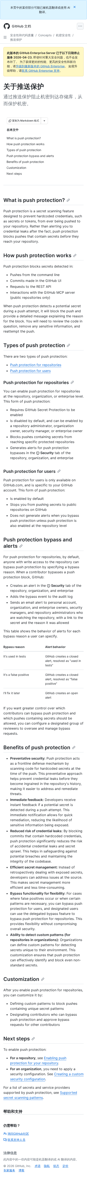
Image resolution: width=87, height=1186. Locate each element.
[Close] (75, 6)
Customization (21, 979)
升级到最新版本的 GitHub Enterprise (40, 66)
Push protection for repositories (35, 365)
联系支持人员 (16, 1139)
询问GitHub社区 (18, 1133)
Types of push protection (34, 345)
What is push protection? (34, 200)
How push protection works (37, 255)
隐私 (47, 1166)
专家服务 (9, 1170)
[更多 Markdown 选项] (44, 120)
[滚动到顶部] (77, 1176)
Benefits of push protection (36, 747)
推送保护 (16, 39)
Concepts (45, 35)
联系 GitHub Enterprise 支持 (41, 70)
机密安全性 (63, 35)
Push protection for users (30, 371)
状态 (56, 1166)
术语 (38, 1166)
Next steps (16, 1039)
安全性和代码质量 (22, 35)
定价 (65, 1166)
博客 (21, 1170)
